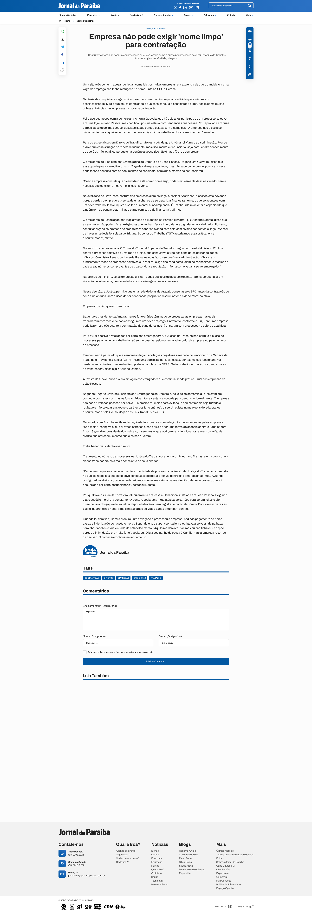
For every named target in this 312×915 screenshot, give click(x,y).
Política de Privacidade (228, 884)
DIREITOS (108, 578)
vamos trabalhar (85, 21)
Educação (156, 862)
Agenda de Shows (126, 851)
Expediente (222, 873)
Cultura (155, 854)
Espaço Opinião (225, 888)
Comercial (221, 877)
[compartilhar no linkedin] (62, 62)
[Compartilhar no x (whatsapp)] (62, 39)
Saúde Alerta (186, 866)
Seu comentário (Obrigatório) (100, 605)
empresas (123, 578)
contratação (91, 578)
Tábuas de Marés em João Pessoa (235, 854)
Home (67, 21)
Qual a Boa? (136, 15)
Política (115, 15)
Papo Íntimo (185, 873)
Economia (156, 858)
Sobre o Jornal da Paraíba (230, 862)
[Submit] (249, 5)
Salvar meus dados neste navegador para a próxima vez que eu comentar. (121, 652)
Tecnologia (157, 881)
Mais (248, 15)
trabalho (156, 578)
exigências (140, 578)
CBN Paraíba (223, 869)
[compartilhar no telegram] (62, 47)
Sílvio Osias (185, 862)
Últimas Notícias (67, 15)
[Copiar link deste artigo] (62, 70)
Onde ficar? (122, 862)
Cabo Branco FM (225, 866)
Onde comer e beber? (128, 858)
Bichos (155, 851)
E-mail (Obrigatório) (170, 636)
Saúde (154, 877)
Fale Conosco (223, 881)
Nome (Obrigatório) (94, 636)
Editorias (209, 15)
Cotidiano (156, 873)
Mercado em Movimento (192, 869)
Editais (231, 15)
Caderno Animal (187, 851)
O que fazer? (123, 854)
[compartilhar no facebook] (62, 55)
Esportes (92, 15)
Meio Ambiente (159, 884)
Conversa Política (188, 854)
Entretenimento (162, 15)
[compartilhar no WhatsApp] (62, 32)
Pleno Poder (185, 858)
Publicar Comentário (156, 661)
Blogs (187, 15)
